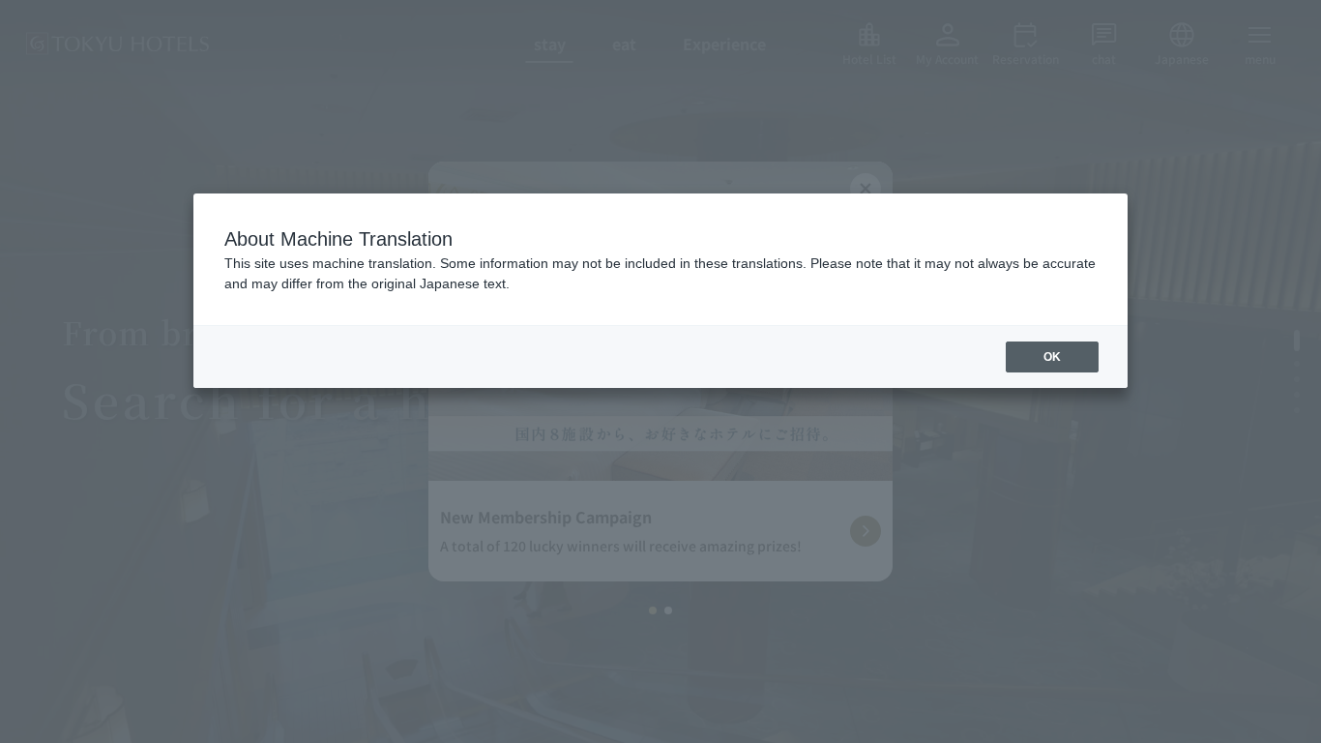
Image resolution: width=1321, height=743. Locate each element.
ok (1052, 357)
